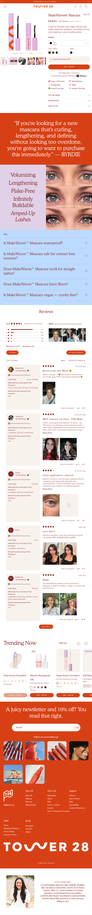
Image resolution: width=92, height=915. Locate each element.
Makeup (28, 799)
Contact (72, 795)
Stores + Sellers (53, 805)
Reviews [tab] (13, 347)
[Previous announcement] (2, 1)
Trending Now (20, 643)
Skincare (28, 802)
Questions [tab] (28, 347)
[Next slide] (85, 643)
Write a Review (78, 353)
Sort (63, 361)
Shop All (28, 795)
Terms (6, 825)
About (49, 799)
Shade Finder (30, 805)
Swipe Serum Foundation (15, 675)
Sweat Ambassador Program (58, 811)
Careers (50, 808)
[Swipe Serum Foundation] (15, 660)
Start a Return (74, 799)
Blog (49, 802)
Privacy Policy (9, 831)
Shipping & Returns (11, 828)
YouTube (28, 829)
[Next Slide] (84, 335)
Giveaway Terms (10, 835)
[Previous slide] (78, 643)
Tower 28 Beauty (49, 863)
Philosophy (51, 795)
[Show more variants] (25, 681)
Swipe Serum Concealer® (68, 675)
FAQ (71, 802)
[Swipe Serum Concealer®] (68, 660)
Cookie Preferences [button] (76, 808)
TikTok (28, 832)
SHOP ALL (63, 643)
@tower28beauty (50, 737)
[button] (6, 6)
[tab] (21, 53)
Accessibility (74, 805)
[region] (67, 335)
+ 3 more (71, 457)
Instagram (29, 826)
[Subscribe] (76, 728)
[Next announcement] (88, 1)
